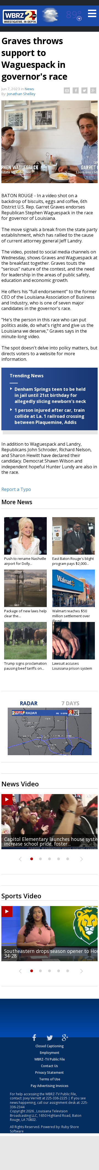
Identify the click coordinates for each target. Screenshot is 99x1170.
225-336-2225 (56, 1098)
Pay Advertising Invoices (49, 1085)
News (29, 88)
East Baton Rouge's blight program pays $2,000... (73, 561)
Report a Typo (16, 489)
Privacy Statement (49, 1072)
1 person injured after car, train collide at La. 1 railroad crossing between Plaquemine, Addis (50, 416)
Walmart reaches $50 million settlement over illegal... (71, 615)
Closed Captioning (49, 1046)
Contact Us (49, 1066)
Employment (49, 1052)
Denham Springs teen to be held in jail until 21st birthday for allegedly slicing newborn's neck (50, 395)
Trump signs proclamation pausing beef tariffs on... (25, 666)
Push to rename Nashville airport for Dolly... (25, 561)
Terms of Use (49, 1079)
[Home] (20, 16)
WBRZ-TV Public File (49, 1059)
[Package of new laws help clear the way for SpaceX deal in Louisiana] (25, 588)
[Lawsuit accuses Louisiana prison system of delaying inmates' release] (73, 640)
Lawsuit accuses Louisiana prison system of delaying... (72, 668)
